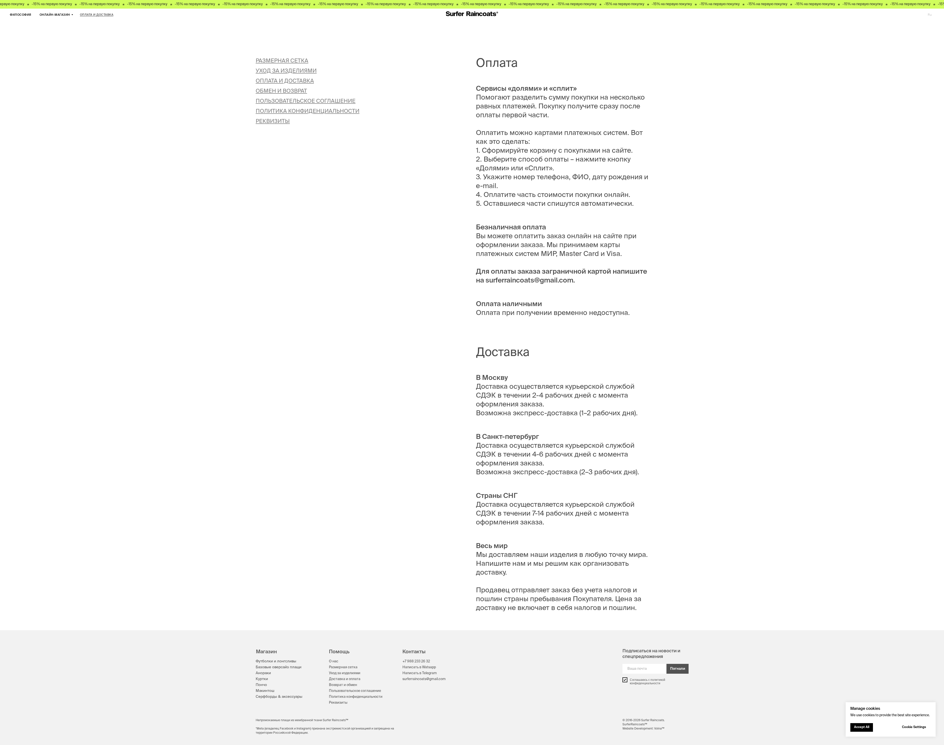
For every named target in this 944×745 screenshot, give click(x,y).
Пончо (261, 685)
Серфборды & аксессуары (279, 697)
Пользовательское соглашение (355, 691)
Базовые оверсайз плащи (278, 667)
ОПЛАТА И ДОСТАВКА (97, 15)
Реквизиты (338, 702)
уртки (263, 679)
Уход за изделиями (344, 673)
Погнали (677, 668)
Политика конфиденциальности (356, 697)
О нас (333, 661)
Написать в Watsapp (419, 667)
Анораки (263, 673)
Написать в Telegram (419, 673)
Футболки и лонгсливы (276, 661)
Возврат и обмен (343, 685)
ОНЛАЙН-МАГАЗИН (55, 15)
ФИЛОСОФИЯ (20, 15)
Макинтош (265, 691)
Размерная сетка (343, 667)
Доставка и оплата (344, 679)
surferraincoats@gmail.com (424, 679)
